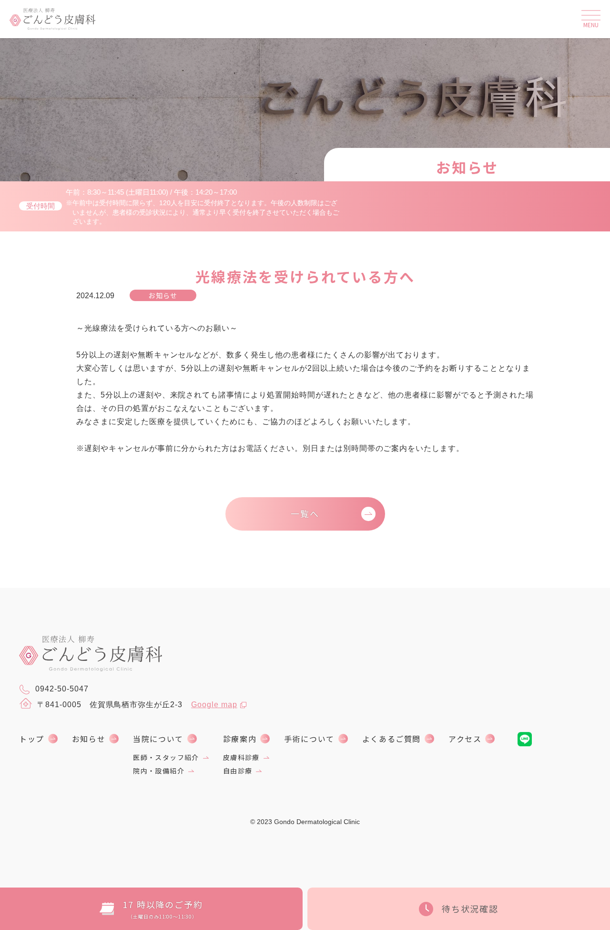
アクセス (464, 738)
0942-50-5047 (62, 689)
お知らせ (88, 738)
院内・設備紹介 (158, 770)
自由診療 (238, 770)
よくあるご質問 (391, 738)
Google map (214, 704)
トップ (31, 738)
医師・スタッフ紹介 (166, 757)
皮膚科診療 (241, 757)
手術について (309, 738)
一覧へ (305, 513)
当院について (158, 738)
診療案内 (239, 738)
